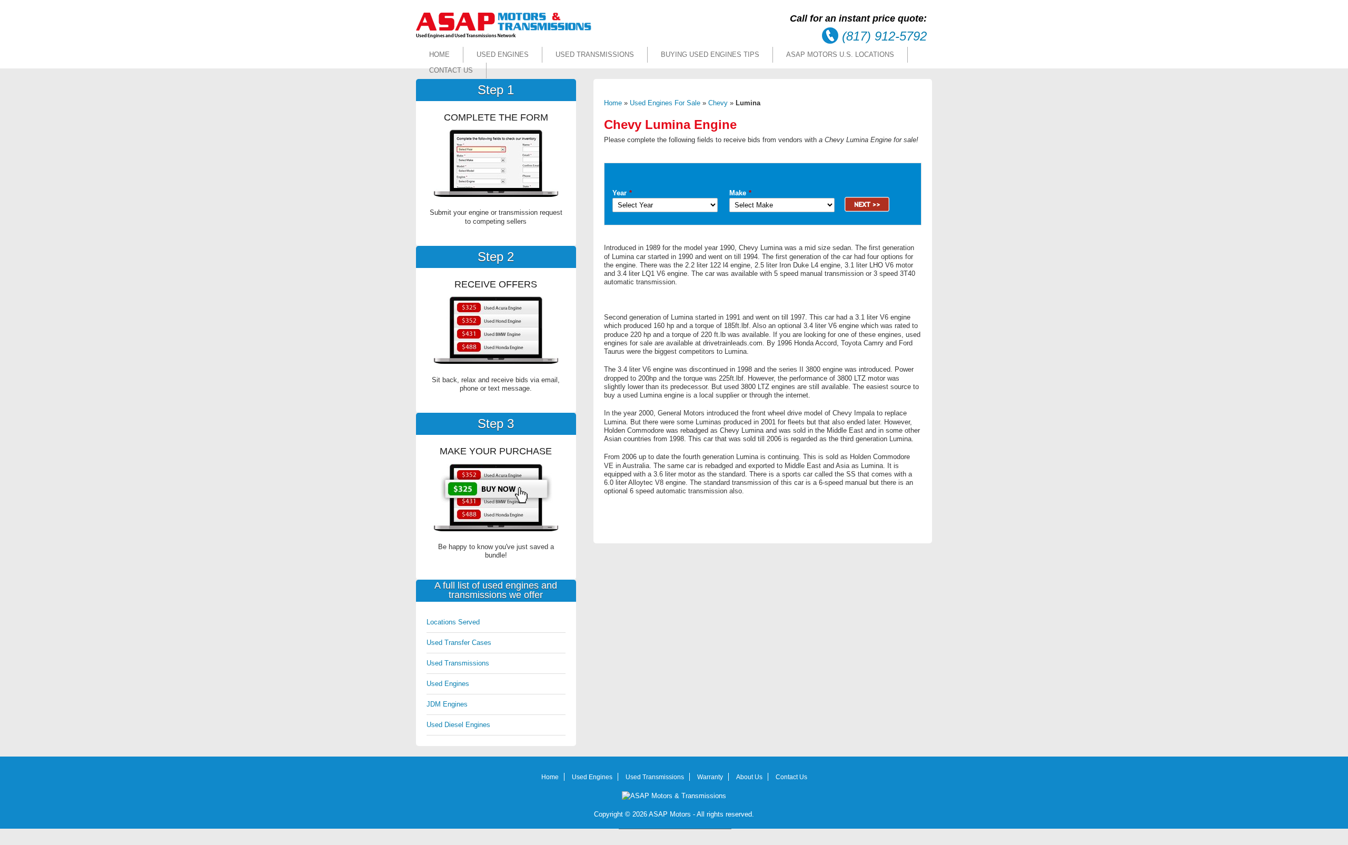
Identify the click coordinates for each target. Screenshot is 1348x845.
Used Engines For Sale (665, 103)
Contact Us (451, 70)
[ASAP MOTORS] (504, 36)
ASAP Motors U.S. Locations (840, 54)
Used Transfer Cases (459, 643)
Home (439, 54)
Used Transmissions (595, 54)
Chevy (718, 103)
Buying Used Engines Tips (710, 54)
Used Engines (503, 54)
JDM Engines (447, 704)
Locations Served (453, 622)
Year (622, 193)
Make (740, 193)
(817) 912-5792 (884, 36)
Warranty (710, 777)
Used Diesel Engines (458, 725)
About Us (749, 777)
